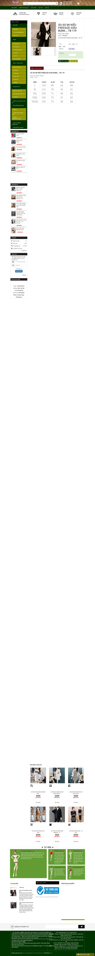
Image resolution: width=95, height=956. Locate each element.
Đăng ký (24, 275)
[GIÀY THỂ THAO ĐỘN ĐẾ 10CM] (13, 222)
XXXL (60, 46)
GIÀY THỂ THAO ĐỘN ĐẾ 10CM (20, 221)
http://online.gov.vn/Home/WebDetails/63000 (47, 896)
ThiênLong (21, 887)
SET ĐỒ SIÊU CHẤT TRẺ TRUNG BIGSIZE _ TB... (21, 189)
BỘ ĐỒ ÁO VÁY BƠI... (20, 168)
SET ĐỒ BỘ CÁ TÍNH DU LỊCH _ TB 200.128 (21, 214)
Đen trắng (71, 48)
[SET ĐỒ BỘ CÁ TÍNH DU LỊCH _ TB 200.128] (13, 214)
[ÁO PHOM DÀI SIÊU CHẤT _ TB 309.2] (76, 814)
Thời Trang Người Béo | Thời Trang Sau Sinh (32, 953)
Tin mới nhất (14, 883)
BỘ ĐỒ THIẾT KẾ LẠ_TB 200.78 (20, 229)
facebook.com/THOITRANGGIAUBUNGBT (67, 948)
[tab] (36, 68)
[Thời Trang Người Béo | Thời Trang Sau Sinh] (15, 2)
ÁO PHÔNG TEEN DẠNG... (20, 148)
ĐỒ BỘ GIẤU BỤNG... (19, 135)
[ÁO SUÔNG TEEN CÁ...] (13, 156)
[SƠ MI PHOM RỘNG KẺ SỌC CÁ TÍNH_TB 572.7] (76, 775)
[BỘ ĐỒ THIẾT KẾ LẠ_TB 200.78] (13, 230)
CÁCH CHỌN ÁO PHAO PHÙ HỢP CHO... (26, 903)
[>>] (81, 926)
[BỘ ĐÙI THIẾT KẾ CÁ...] (13, 163)
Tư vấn (47, 847)
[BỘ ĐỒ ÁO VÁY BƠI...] (13, 169)
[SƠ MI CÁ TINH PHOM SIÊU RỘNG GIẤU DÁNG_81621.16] (38, 775)
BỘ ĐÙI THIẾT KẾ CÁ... (20, 162)
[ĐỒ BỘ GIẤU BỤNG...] (13, 136)
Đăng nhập (19, 271)
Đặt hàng (38, 802)
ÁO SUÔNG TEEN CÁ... (20, 155)
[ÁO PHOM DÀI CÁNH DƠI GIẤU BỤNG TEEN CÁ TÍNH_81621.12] (57, 775)
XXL (73, 44)
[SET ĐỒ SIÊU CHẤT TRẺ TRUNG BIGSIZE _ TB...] (13, 189)
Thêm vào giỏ (64, 61)
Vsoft (51, 953)
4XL (64, 46)
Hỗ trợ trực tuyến (84, 954)
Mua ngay (74, 61)
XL (69, 44)
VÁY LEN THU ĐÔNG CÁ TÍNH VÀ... (25, 891)
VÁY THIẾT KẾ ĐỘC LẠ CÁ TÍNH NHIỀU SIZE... (21, 197)
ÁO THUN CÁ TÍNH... (21, 141)
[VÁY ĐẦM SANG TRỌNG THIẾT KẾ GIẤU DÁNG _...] (13, 206)
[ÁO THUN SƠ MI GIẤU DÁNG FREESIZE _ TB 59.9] (57, 814)
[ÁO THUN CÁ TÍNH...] (13, 143)
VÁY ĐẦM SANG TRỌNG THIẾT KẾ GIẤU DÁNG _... (20, 205)
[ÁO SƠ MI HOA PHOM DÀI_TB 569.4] (38, 814)
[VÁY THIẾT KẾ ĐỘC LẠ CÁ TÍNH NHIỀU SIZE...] (13, 197)
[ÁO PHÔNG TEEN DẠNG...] (13, 149)
